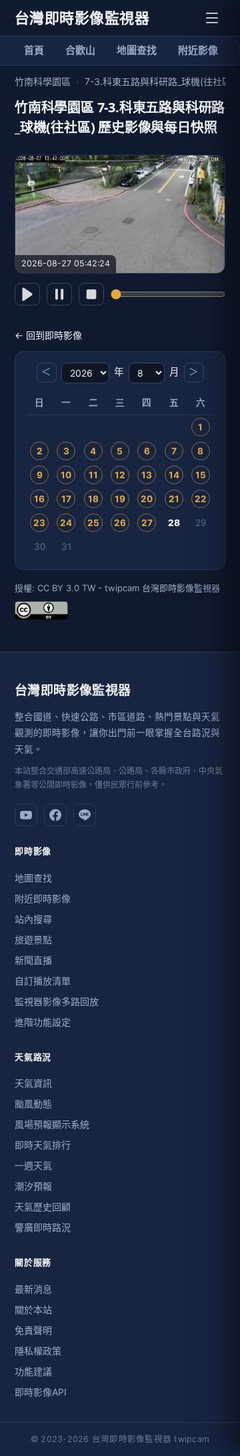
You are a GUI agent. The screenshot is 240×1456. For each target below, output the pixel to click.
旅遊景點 (33, 939)
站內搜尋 (33, 919)
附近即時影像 (43, 898)
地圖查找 (137, 50)
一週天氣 (33, 1165)
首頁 (34, 50)
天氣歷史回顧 (43, 1206)
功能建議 (33, 1371)
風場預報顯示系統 (52, 1124)
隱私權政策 (38, 1350)
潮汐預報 (33, 1186)
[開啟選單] (212, 18)
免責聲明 (33, 1330)
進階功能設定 (43, 1022)
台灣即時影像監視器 (82, 18)
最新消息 (33, 1289)
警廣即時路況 (43, 1227)
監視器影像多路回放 (57, 1001)
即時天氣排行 (43, 1144)
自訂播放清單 (43, 980)
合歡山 (80, 50)
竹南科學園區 (43, 81)
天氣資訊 (33, 1083)
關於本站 (33, 1309)
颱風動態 (33, 1103)
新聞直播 (33, 960)
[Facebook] (55, 815)
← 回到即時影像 (48, 335)
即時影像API (41, 1392)
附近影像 (198, 50)
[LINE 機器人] (84, 815)
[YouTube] (26, 815)
